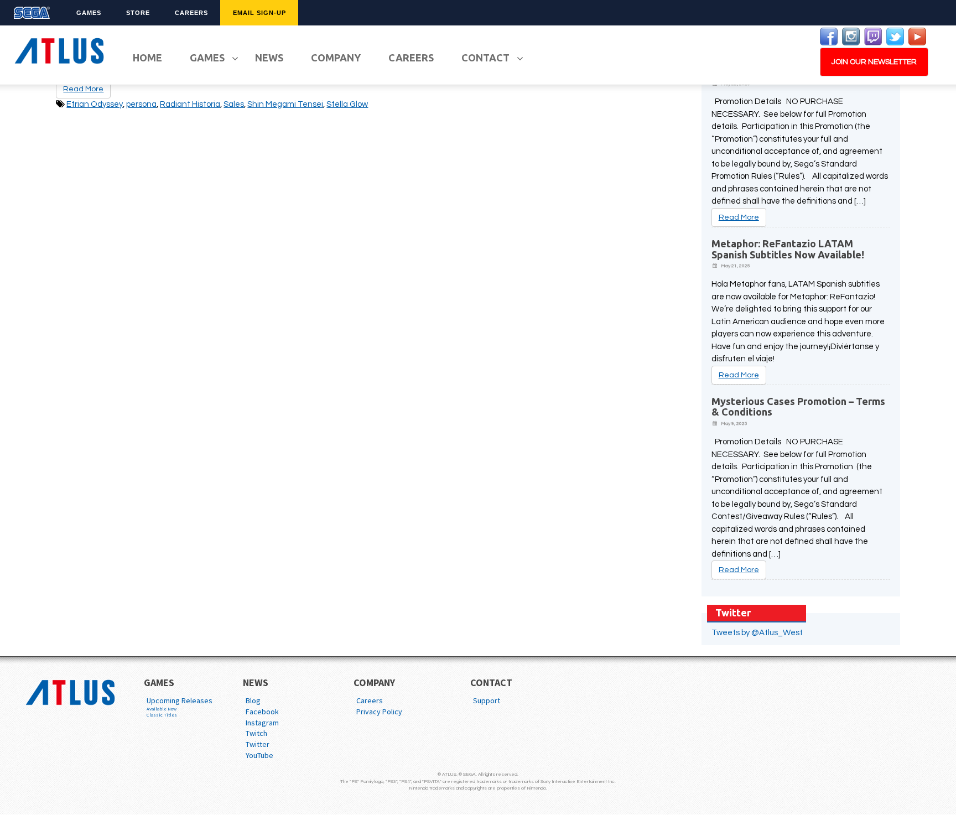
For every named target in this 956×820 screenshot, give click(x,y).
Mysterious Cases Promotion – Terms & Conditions (798, 407)
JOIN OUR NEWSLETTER (874, 62)
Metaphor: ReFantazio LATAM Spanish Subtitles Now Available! (787, 249)
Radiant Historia (190, 104)
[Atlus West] (61, 49)
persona (141, 104)
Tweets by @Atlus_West (757, 633)
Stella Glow (347, 104)
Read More (739, 217)
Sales (234, 104)
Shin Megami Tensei (285, 104)
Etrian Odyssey (94, 104)
